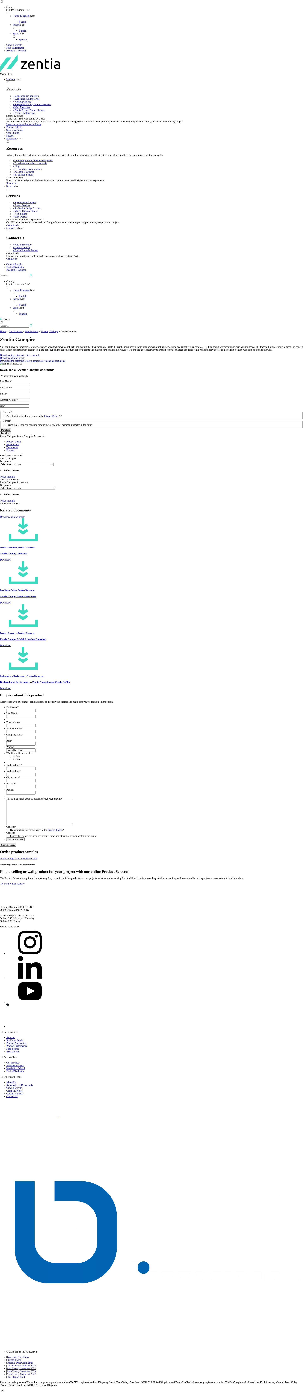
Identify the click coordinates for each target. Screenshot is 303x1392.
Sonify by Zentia (14, 130)
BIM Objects (12, 1051)
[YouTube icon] (30, 1002)
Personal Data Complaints (20, 1362)
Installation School (15, 1068)
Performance (12, 444)
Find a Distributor (15, 1071)
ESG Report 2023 (16, 1377)
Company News (14, 1090)
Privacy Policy (51, 416)
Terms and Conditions (18, 1357)
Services (10, 186)
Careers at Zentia (14, 1093)
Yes (18, 756)
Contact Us (12, 228)
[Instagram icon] (30, 953)
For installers (10, 1057)
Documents (12, 447)
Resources (11, 138)
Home (3, 331)
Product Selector (14, 127)
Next (32, 16)
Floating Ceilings (49, 331)
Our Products (31, 331)
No (18, 759)
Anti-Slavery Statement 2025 (21, 1365)
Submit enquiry (8, 845)
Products (10, 79)
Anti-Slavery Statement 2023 (21, 1371)
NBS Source (12, 1048)
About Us (11, 1082)
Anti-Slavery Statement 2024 (21, 1368)
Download (5, 433)
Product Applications (16, 1043)
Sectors (10, 135)
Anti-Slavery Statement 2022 (21, 1374)
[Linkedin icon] (30, 977)
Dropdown (5, 461)
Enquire (10, 450)
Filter (2, 455)
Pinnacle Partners (15, 1065)
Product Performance (16, 1046)
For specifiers (10, 1032)
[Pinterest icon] (30, 1026)
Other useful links (12, 1076)
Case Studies (12, 132)
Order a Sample (14, 1088)
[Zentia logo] (30, 71)
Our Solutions (16, 331)
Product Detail (13, 441)
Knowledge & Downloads (19, 1085)
